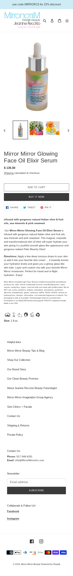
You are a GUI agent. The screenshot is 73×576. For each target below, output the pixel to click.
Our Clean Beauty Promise (22, 378)
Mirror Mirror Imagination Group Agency (30, 397)
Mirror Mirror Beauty (30, 564)
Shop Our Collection (18, 359)
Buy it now (36, 197)
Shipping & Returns (18, 425)
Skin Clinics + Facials (19, 406)
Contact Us (13, 415)
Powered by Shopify (50, 564)
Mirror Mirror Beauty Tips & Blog (25, 350)
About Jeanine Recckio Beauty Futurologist (32, 388)
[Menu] (67, 20)
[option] (20, 130)
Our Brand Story (16, 369)
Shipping (9, 173)
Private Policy (15, 434)
